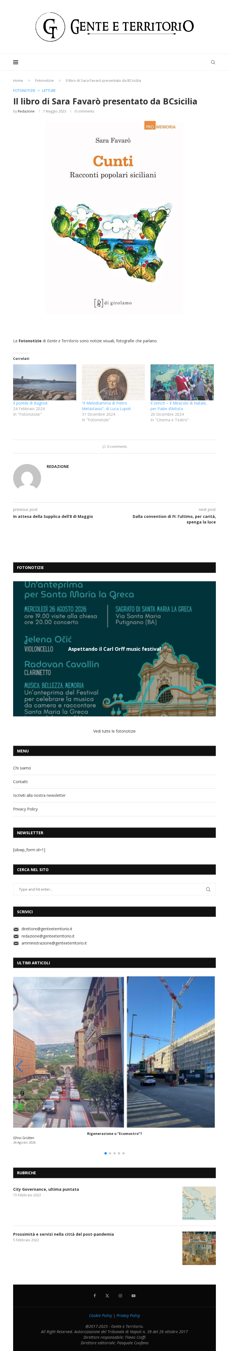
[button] (18, 648)
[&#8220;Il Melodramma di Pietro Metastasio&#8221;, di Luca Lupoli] (113, 382)
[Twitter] (107, 1296)
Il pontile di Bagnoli (30, 403)
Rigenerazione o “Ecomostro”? (114, 1134)
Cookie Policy (100, 1315)
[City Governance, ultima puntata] (199, 1203)
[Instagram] (120, 1296)
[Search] (213, 62)
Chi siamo (22, 768)
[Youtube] (133, 1296)
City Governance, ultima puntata (46, 1189)
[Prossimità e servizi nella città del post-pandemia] (199, 1248)
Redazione (26, 111)
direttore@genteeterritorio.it (47, 928)
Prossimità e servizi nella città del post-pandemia (63, 1234)
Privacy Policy (25, 809)
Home (18, 80)
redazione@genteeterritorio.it (48, 936)
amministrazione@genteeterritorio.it (54, 943)
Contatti (20, 781)
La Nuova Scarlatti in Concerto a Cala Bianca (114, 648)
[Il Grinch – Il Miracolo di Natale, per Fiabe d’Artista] (182, 382)
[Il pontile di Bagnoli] (44, 382)
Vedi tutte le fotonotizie (114, 731)
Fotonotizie (44, 80)
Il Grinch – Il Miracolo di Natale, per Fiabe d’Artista (179, 405)
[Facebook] (95, 1296)
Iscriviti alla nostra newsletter (39, 795)
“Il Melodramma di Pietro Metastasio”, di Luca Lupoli (106, 405)
